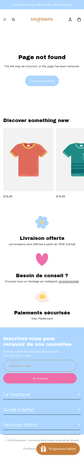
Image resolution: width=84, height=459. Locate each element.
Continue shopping (42, 80)
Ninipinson (20, 440)
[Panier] (79, 19)
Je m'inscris (40, 378)
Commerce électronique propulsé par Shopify (53, 440)
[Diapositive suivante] (76, 163)
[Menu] (4, 19)
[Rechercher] (13, 19)
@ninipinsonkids (69, 281)
